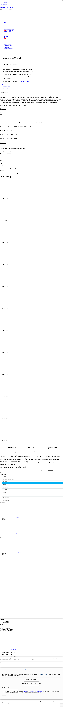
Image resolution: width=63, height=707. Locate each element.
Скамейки (6, 36)
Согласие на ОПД (16, 660)
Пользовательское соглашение (42, 660)
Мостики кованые (6, 500)
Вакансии (8, 644)
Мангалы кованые (6, 476)
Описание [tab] (4, 84)
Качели (5, 37)
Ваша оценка (3, 153)
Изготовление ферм (9, 636)
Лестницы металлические (9, 29)
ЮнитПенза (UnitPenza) (6, 7)
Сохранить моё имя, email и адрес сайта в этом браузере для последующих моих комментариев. (24, 168)
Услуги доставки (7, 46)
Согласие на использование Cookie (28, 660)
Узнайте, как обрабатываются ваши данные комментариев (39, 173)
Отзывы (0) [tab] (5, 88)
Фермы (5, 32)
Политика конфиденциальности (6, 660)
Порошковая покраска (8, 47)
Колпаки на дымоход (10, 38)
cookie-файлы (12, 701)
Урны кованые (6, 39)
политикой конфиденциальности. (36, 703)
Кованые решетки (6, 487)
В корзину (15, 64)
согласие (25, 691)
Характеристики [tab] (6, 86)
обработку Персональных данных (35, 691)
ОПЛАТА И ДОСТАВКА (6, 49)
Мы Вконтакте (13, 649)
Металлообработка (7, 44)
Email (1, 165)
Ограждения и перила (10, 30)
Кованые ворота (5, 481)
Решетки (5, 28)
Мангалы (7, 35)
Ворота (5, 24)
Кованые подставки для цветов (8, 479)
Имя (1, 163)
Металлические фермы (6, 489)
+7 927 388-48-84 (5, 2)
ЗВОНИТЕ (50, 470)
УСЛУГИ (3, 43)
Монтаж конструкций (8, 45)
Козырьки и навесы (7, 31)
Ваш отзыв (3, 160)
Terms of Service (29, 659)
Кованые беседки (6, 497)
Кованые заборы (5, 484)
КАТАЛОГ (3, 23)
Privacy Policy (21, 659)
